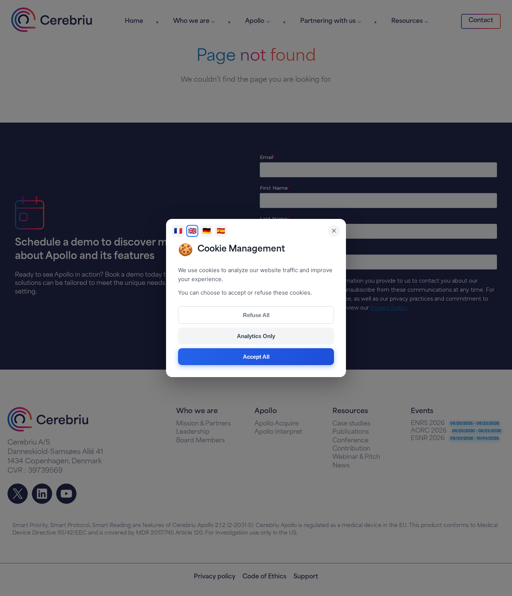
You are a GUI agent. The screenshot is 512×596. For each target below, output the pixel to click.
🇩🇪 (206, 231)
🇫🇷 (178, 231)
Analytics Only (256, 336)
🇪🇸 (221, 231)
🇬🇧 (192, 231)
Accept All (256, 356)
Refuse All (256, 315)
